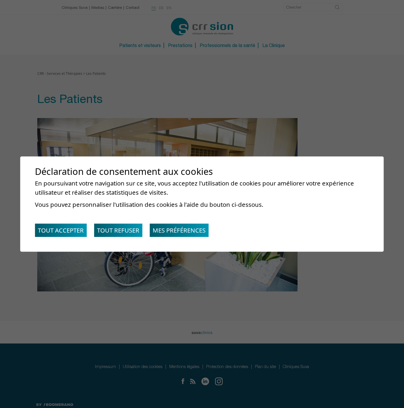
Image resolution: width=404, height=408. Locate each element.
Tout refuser (118, 230)
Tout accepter (61, 230)
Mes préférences (179, 230)
